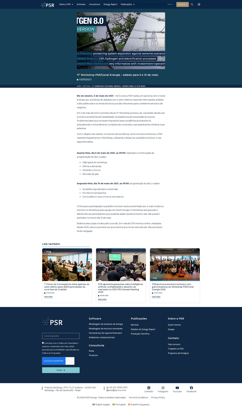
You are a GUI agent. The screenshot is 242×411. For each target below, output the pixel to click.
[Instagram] (163, 387)
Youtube (177, 391)
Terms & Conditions (138, 397)
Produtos (93, 355)
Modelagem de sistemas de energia (106, 324)
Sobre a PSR (65, 4)
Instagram (163, 391)
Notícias (86, 86)
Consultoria (94, 4)
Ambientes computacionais (102, 337)
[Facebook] (191, 387)
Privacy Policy (158, 397)
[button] (199, 4)
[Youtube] (177, 387)
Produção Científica (140, 333)
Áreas (91, 350)
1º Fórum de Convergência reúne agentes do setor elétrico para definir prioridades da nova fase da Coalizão (66, 287)
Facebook (191, 391)
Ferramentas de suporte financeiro (105, 333)
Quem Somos (174, 324)
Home (79, 86)
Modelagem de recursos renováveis (106, 328)
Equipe (171, 329)
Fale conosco (174, 344)
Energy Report (110, 4)
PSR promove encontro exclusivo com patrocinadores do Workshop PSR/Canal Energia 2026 (173, 287)
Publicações (126, 4)
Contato (181, 4)
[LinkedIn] (148, 387)
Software (81, 4)
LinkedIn (148, 391)
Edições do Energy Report (143, 329)
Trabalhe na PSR (176, 348)
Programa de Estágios (178, 353)
